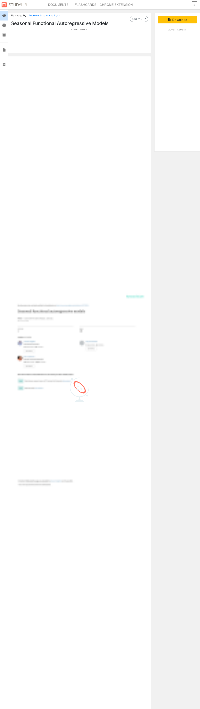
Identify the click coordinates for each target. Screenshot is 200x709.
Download (179, 20)
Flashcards (85, 4)
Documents (58, 4)
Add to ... (138, 18)
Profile (4, 64)
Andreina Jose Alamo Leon (44, 15)
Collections (4, 35)
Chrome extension (116, 4)
